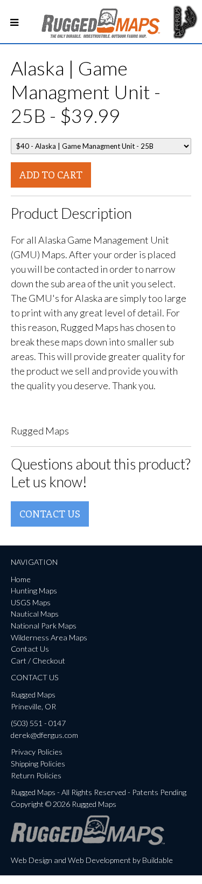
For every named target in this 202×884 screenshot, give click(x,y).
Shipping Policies (38, 763)
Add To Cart (50, 174)
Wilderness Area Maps (49, 637)
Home (21, 579)
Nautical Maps (35, 613)
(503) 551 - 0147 (38, 723)
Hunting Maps (34, 590)
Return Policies (36, 775)
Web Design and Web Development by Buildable (92, 860)
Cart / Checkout (38, 660)
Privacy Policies (36, 751)
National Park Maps (43, 625)
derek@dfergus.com (44, 735)
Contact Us (49, 513)
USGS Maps (31, 602)
